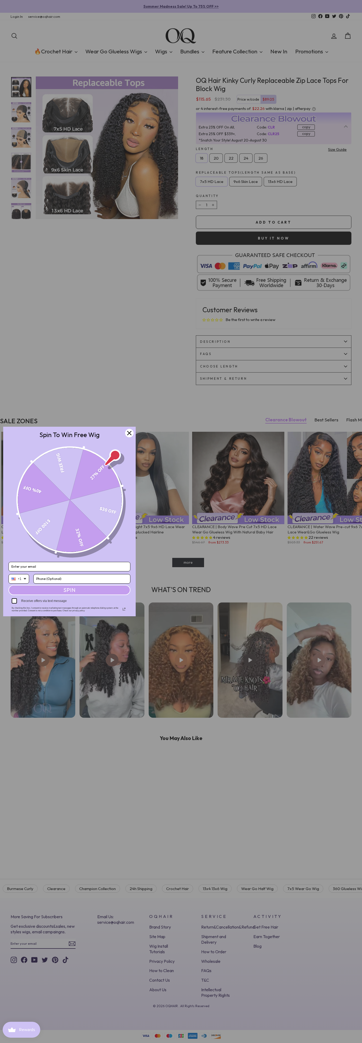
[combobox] (18, 579)
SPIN (69, 590)
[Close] (129, 433)
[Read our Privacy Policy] (124, 609)
